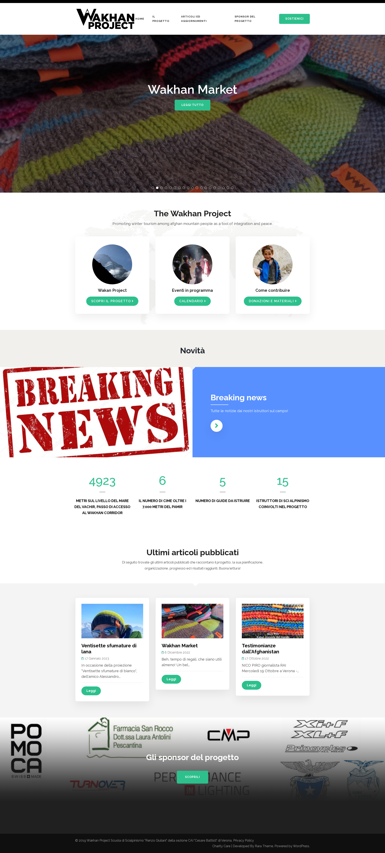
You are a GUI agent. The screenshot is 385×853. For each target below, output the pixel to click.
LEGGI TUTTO (192, 105)
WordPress (301, 846)
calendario (191, 301)
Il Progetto (160, 18)
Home (139, 18)
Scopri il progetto (111, 301)
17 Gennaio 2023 (97, 658)
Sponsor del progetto (245, 18)
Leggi (91, 691)
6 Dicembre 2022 (177, 652)
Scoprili (192, 777)
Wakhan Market (180, 646)
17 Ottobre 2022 (257, 658)
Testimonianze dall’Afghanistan (260, 649)
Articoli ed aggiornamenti (194, 18)
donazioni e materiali (271, 301)
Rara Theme (264, 846)
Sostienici (294, 18)
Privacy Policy (243, 840)
